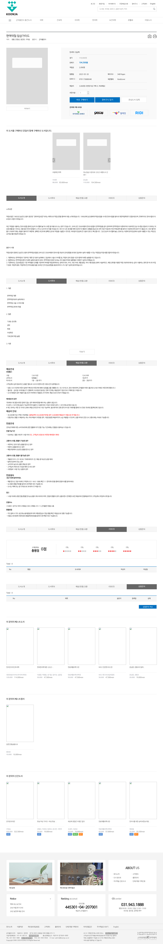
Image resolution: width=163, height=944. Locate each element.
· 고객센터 (135, 874)
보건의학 (112, 20)
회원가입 (102, 4)
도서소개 (21, 198)
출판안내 (58, 927)
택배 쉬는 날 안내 (15, 904)
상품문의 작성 (148, 607)
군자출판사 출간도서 (24, 20)
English (152, 4)
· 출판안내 (135, 878)
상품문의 (141, 198)
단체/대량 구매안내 (72, 927)
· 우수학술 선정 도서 (119, 881)
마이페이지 (112, 4)
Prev (54, 160)
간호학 (59, 20)
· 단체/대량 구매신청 (138, 881)
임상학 (77, 52)
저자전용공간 (87, 927)
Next (109, 160)
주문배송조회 (123, 4)
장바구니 (135, 4)
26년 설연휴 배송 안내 (17, 911)
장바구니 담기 (107, 100)
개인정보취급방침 (33, 927)
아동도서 (148, 20)
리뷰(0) (112, 198)
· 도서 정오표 (117, 878)
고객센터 (144, 4)
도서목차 (51, 198)
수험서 (130, 20)
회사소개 (9, 927)
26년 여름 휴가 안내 (16, 908)
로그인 (93, 4)
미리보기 (27, 109)
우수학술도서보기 (102, 927)
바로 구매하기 (82, 100)
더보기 (82, 352)
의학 (41, 20)
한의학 (94, 20)
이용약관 (20, 927)
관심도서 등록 (134, 100)
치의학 (77, 20)
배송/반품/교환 (81, 198)
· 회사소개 (116, 874)
